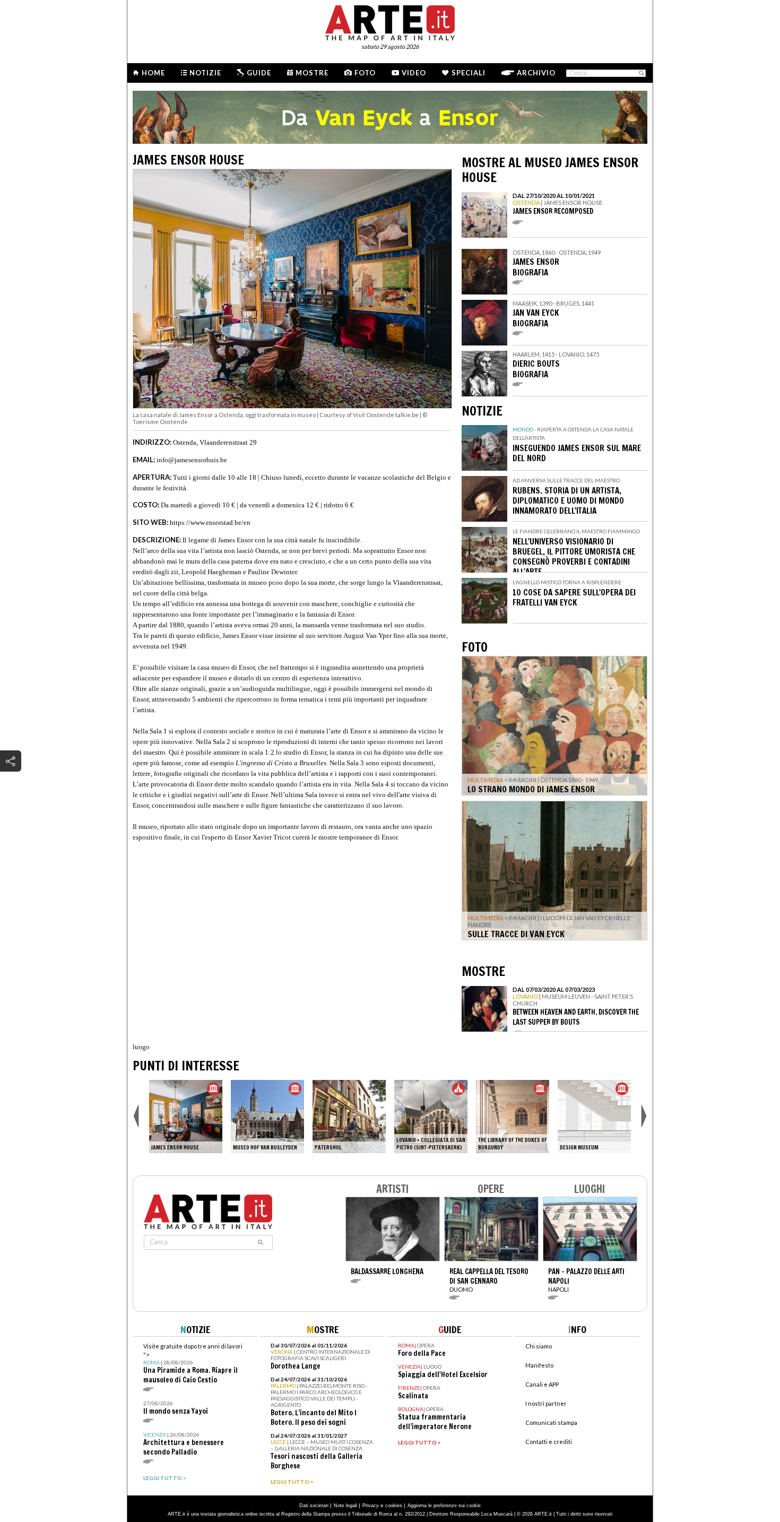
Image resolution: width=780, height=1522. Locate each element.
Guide (259, 72)
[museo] (185, 1116)
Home (153, 72)
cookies (393, 1505)
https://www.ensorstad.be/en (210, 522)
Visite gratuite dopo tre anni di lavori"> (192, 1364)
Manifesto (539, 1365)
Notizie (205, 72)
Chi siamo (538, 1346)
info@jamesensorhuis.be (192, 460)
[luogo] (349, 1116)
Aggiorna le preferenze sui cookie (444, 1505)
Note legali (345, 1505)
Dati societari (313, 1505)
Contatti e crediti (548, 1441)
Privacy (370, 1505)
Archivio (536, 72)
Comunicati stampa (551, 1422)
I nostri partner (546, 1403)
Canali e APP (542, 1384)
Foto (365, 72)
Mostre (312, 72)
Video (414, 72)
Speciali (469, 72)
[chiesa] (430, 1116)
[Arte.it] (390, 21)
